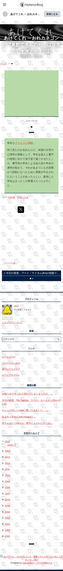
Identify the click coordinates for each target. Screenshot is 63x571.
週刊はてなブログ (11, 369)
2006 (7, 500)
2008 (7, 487)
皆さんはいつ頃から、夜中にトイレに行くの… (27, 423)
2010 (7, 475)
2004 (7, 512)
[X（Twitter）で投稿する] (21, 209)
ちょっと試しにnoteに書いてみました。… (25, 410)
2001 (7, 530)
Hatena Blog (28, 563)
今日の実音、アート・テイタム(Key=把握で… (31, 273)
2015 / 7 (11, 445)
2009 (7, 481)
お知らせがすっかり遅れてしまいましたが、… (27, 393)
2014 (7, 451)
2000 (7, 536)
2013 (7, 457)
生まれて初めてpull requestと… (19, 416)
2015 (7, 441)
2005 (7, 506)
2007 (7, 493)
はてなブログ (9, 357)
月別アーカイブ (31, 433)
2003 (7, 518)
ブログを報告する (44, 563)
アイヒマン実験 (24, 143)
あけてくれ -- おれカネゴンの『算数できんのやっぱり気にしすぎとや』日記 (31, 44)
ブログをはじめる (11, 363)
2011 (7, 469)
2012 (7, 463)
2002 (7, 524)
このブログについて (12, 322)
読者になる (52, 14)
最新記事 (31, 385)
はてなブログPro (10, 375)
